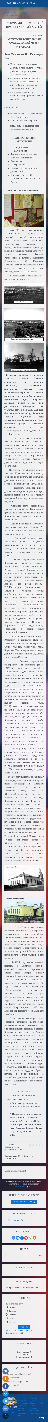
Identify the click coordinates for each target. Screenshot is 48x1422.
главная (21, 1398)
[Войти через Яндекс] (26, 1238)
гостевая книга (22, 1414)
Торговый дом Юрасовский (18, 1374)
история (22, 1400)
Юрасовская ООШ (14, 1377)
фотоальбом (23, 1403)
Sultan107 (17, 1149)
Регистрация (20, 1186)
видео (21, 1410)
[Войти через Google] (30, 1238)
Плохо (11, 1318)
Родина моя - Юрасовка (21, 3)
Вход (31, 1186)
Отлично (12, 1307)
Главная (5, 13)
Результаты (11, 1330)
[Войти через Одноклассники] (34, 1238)
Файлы (14, 13)
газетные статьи (22, 1406)
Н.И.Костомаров (26, 13)
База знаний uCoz (13, 1385)
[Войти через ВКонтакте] (18, 1238)
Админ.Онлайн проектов (17, 1381)
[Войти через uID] (13, 1238)
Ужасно (12, 1322)
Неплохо (12, 1314)
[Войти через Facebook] (22, 1238)
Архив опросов (25, 1330)
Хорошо (12, 1311)
